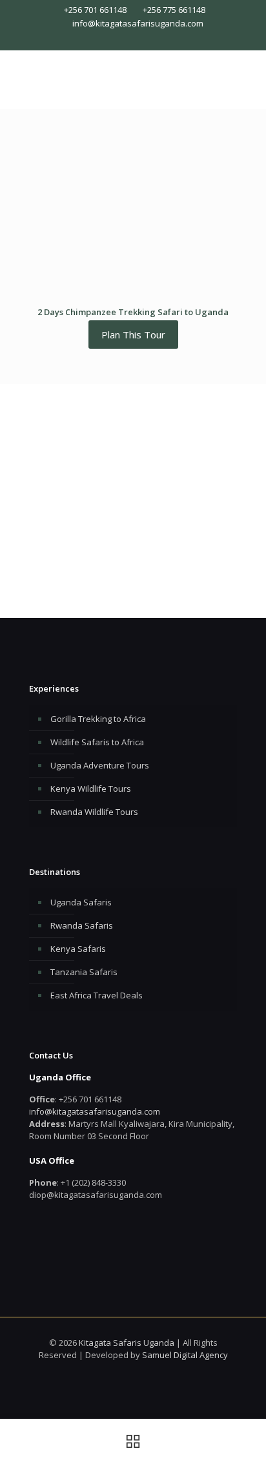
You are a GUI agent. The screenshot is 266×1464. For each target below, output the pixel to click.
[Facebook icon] (127, 39)
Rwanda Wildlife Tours (94, 812)
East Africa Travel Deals (96, 995)
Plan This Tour (133, 334)
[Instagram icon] (140, 39)
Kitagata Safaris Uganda (126, 1342)
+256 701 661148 (95, 9)
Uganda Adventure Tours (99, 765)
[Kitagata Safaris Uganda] (133, 76)
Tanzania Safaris (84, 972)
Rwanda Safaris (81, 925)
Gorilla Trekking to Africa (98, 719)
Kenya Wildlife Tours (90, 788)
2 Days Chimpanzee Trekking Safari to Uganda (133, 312)
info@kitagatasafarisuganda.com (137, 23)
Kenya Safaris (78, 948)
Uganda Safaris (81, 902)
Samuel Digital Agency (185, 1355)
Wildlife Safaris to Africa (97, 742)
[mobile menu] (249, 76)
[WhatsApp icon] (114, 39)
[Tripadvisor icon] (153, 39)
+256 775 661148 (174, 9)
